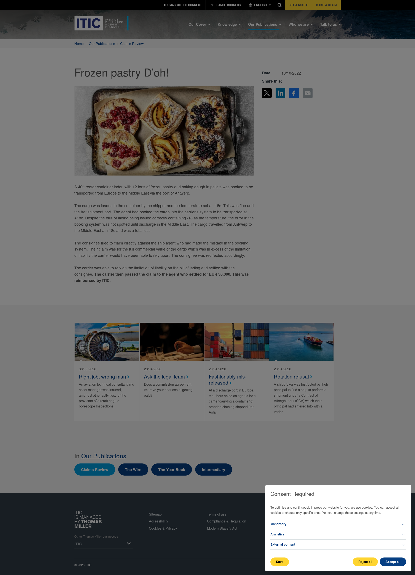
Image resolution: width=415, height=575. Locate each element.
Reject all (365, 561)
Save (279, 561)
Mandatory (278, 523)
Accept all (392, 561)
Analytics (277, 534)
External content (282, 544)
